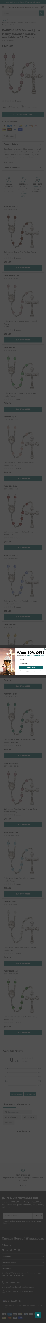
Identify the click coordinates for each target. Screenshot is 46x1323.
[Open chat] (38, 1315)
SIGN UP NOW (31, 667)
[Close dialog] (44, 649)
